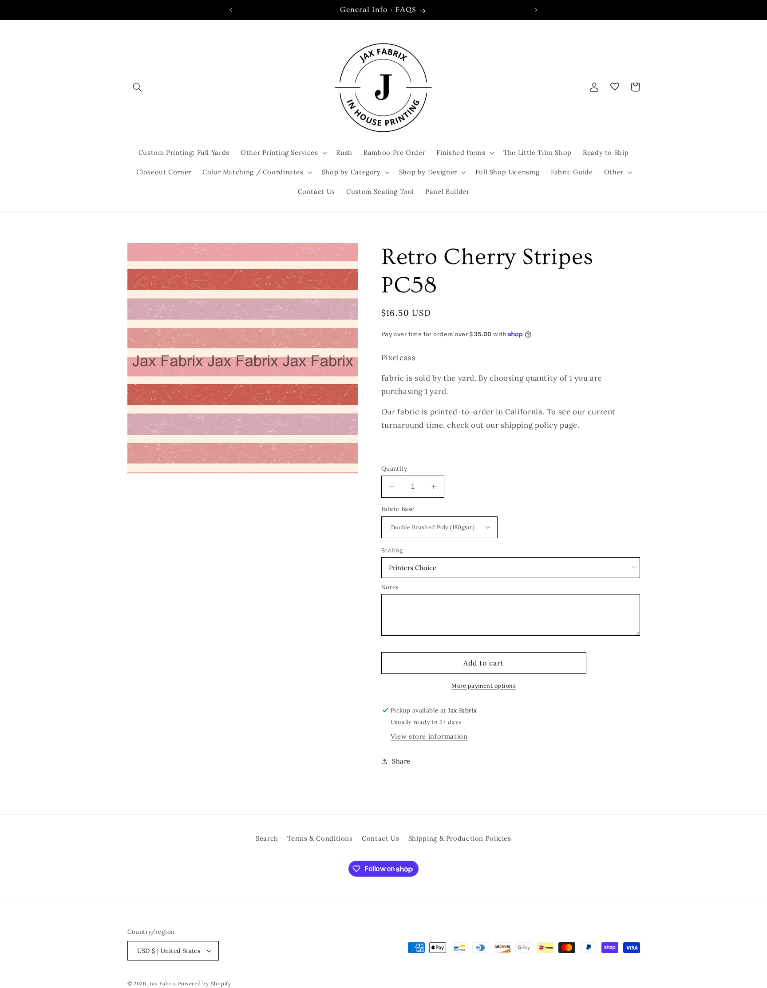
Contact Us (380, 838)
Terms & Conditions (319, 838)
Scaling (392, 550)
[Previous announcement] (231, 10)
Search (267, 838)
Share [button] (401, 761)
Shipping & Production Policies (459, 838)
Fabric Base (398, 509)
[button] (137, 87)
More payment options (483, 685)
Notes (390, 587)
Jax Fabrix (163, 983)
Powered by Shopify (204, 983)
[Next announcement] (536, 10)
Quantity (394, 468)
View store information (429, 736)
